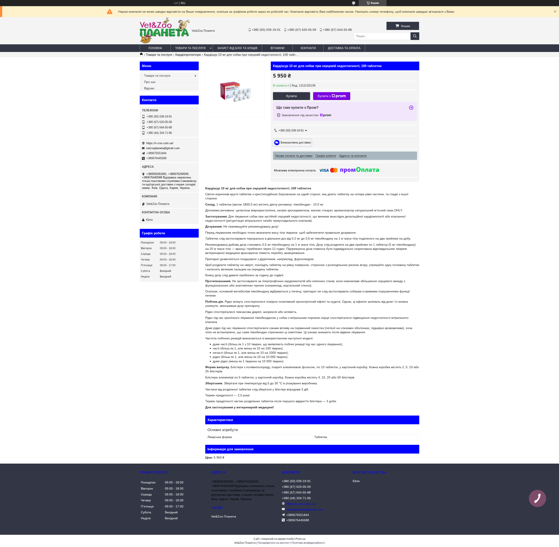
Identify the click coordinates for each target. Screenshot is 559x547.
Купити (291, 96)
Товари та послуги (190, 48)
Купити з (324, 96)
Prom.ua (300, 538)
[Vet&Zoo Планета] (165, 42)
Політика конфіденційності (308, 542)
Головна (155, 48)
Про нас (150, 82)
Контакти (308, 48)
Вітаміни (277, 48)
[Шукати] (415, 36)
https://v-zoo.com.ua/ (159, 143)
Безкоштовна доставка (296, 142)
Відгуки (149, 88)
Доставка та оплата (344, 48)
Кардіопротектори (188, 54)
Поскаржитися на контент (274, 542)
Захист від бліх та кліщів (237, 48)
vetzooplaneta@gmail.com (163, 148)
